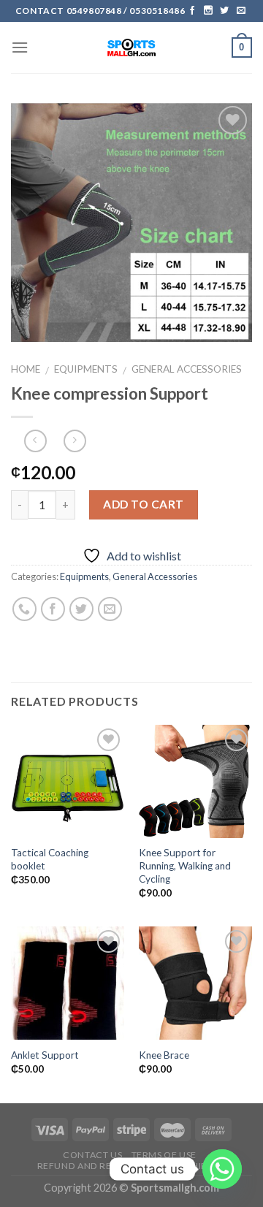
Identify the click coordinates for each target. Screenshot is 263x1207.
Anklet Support (45, 1055)
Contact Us (92, 1154)
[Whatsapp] (222, 1169)
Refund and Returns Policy (107, 1165)
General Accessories (187, 369)
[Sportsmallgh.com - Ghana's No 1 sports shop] (132, 47)
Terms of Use (164, 1154)
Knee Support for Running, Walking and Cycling (185, 865)
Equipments (86, 369)
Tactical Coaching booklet (49, 859)
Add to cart (143, 504)
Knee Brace (164, 1055)
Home (25, 369)
